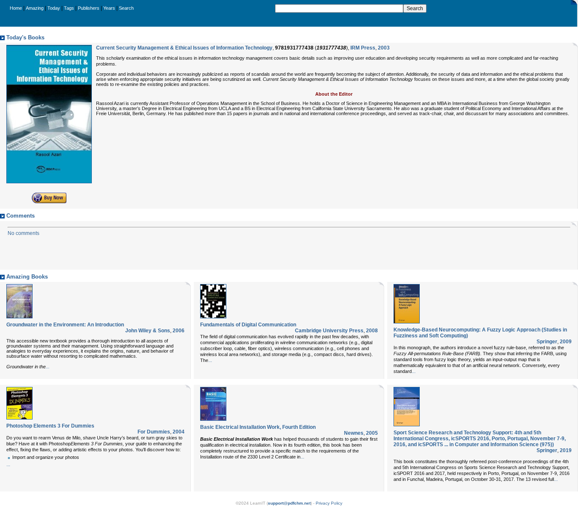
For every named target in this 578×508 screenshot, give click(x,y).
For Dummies (154, 432)
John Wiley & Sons (147, 331)
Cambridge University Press (329, 331)
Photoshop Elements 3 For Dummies (50, 426)
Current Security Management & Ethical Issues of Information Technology (184, 48)
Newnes (353, 433)
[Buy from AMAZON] (49, 201)
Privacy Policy (329, 503)
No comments (23, 233)
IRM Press (362, 48)
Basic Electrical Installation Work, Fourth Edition (258, 427)
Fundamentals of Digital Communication (248, 325)
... (48, 367)
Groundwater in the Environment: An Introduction (65, 325)
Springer (547, 342)
